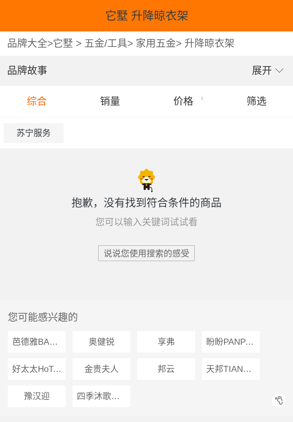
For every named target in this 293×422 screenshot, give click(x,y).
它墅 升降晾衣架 (146, 15)
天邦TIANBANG (233, 369)
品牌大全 (27, 43)
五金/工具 (105, 43)
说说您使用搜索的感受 (146, 253)
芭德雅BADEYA (39, 342)
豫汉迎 (37, 396)
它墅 (63, 43)
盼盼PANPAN (231, 342)
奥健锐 (101, 342)
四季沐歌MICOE (103, 396)
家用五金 (156, 43)
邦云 (166, 369)
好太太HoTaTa (39, 369)
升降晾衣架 (209, 43)
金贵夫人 (101, 369)
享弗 (166, 342)
